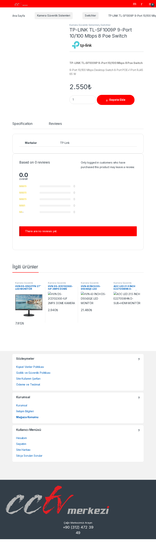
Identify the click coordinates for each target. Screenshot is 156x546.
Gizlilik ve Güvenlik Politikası (33, 372)
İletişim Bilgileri (25, 411)
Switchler (90, 15)
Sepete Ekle (117, 99)
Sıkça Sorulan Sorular (29, 455)
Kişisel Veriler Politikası (30, 366)
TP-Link (64, 142)
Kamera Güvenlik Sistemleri (53, 15)
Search (135, 4)
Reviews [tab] (55, 124)
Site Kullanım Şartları (28, 378)
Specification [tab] (22, 124)
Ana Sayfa (18, 15)
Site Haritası (23, 449)
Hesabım (21, 438)
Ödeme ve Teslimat (28, 384)
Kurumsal (21, 405)
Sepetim (21, 443)
